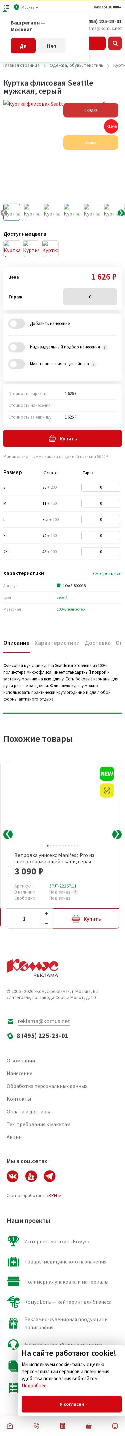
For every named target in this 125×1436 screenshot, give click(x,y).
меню (6, 7)
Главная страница (21, 65)
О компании (21, 1060)
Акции (14, 1137)
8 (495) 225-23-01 (102, 21)
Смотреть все (107, 573)
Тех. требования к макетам (38, 1124)
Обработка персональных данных (47, 1086)
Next (117, 834)
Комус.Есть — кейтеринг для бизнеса (68, 1301)
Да (23, 45)
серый (62, 597)
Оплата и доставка (29, 1111)
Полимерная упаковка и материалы (66, 1281)
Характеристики (57, 642)
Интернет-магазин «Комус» (56, 1241)
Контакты (19, 1098)
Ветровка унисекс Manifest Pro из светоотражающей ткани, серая (54, 858)
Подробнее (34, 1385)
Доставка (98, 642)
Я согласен (72, 1404)
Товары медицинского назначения (65, 1261)
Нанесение (19, 1073)
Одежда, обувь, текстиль (76, 65)
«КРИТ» (54, 1195)
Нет (52, 45)
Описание (16, 642)
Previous (8, 834)
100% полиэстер (71, 609)
